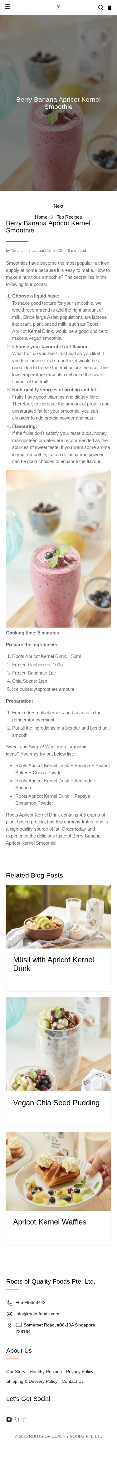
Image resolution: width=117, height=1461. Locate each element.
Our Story (15, 1371)
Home (41, 217)
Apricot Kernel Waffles (49, 1222)
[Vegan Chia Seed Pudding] (58, 1044)
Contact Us (73, 1381)
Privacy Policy (79, 1371)
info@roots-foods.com (37, 1313)
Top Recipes (69, 217)
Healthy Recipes (46, 1371)
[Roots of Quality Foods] (58, 7)
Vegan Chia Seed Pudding (56, 1102)
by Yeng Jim (16, 250)
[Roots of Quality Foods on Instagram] (9, 1420)
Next (58, 206)
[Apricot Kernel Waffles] (58, 1171)
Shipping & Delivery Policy (31, 1381)
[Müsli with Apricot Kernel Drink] (58, 917)
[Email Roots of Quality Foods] (16, 1420)
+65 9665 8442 (31, 1302)
